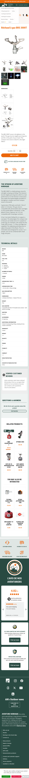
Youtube (21, 687)
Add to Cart (14, 155)
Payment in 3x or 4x (6, 173)
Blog (8, 680)
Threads (8, 687)
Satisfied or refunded (8, 764)
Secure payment (7, 761)
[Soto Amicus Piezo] (20, 462)
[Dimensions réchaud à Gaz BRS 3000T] (7, 96)
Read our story (21, 726)
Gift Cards (5, 750)
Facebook (21, 680)
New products (6, 741)
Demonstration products (9, 753)
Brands (5, 732)
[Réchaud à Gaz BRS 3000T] (4, 63)
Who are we (6, 730)
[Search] (20, 15)
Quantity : (10, 151)
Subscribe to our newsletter (14, 704)
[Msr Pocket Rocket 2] (8, 439)
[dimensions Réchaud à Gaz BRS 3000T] (7, 123)
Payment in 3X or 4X (22, 546)
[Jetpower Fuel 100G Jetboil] (20, 497)
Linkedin (13, 694)
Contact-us (6, 737)
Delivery (5, 759)
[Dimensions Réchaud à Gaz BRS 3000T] (7, 109)
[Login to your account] (23, 15)
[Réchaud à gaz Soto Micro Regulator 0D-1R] (8, 462)
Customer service (7, 546)
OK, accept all (6, 776)
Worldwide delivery (14, 173)
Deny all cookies (17, 776)
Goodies (5, 748)
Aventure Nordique (10, 714)
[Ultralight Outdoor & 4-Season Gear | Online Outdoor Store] (3, 5)
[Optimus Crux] (20, 438)
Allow (5, 83)
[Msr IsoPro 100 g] (8, 519)
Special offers (6, 745)
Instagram (15, 680)
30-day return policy (22, 173)
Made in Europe (7, 743)
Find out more (15, 640)
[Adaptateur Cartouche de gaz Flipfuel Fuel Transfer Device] (20, 519)
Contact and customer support (11, 756)
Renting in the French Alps (10, 735)
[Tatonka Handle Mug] (8, 497)
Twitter (14, 687)
